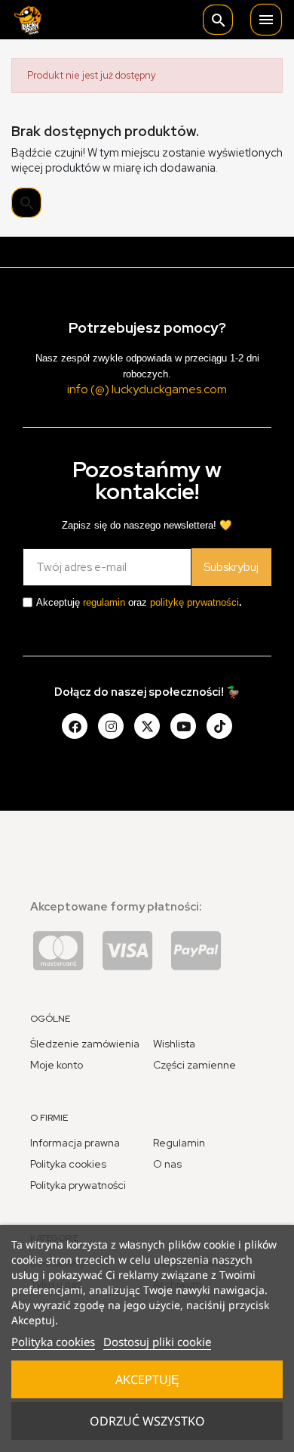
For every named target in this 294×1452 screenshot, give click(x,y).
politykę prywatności (194, 602)
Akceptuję (147, 1379)
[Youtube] (183, 726)
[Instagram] (111, 726)
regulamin (104, 602)
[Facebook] (74, 726)
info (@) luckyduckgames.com (147, 389)
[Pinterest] (219, 726)
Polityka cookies (53, 1341)
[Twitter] (147, 726)
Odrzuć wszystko (147, 1421)
